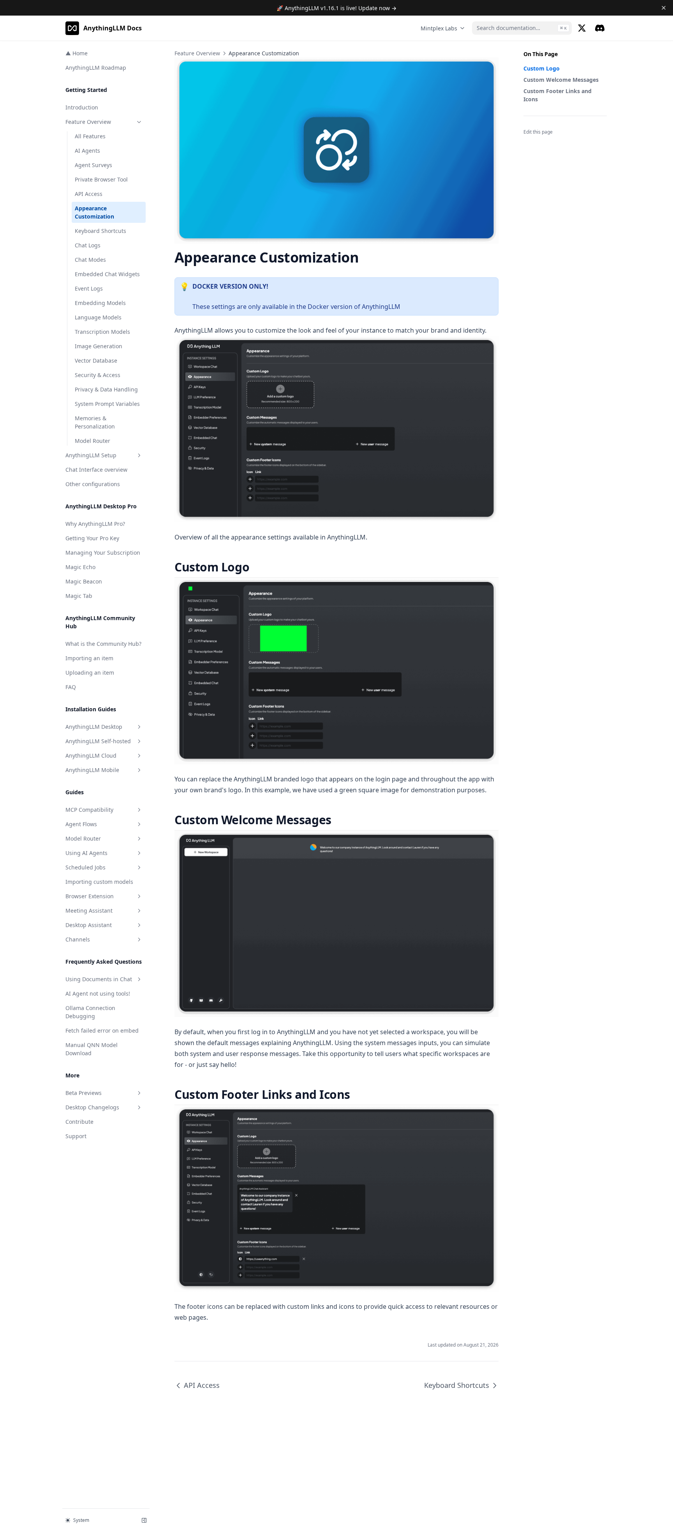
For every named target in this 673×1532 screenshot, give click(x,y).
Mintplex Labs (439, 28)
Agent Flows (81, 824)
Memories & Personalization (95, 422)
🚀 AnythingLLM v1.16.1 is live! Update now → (336, 8)
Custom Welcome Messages (561, 79)
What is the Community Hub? (103, 643)
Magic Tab (78, 595)
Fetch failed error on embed (102, 1030)
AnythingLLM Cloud (90, 755)
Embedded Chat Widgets (107, 274)
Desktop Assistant (88, 925)
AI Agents (87, 150)
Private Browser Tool (101, 179)
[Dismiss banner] (664, 8)
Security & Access (97, 375)
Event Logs (89, 288)
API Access (88, 193)
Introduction (81, 107)
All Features (90, 136)
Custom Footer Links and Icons (557, 95)
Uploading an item (89, 672)
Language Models (98, 317)
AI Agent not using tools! (97, 993)
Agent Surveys (93, 165)
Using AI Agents (86, 853)
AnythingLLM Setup (90, 455)
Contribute (79, 1121)
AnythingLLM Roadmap (95, 67)
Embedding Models (100, 303)
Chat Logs (87, 245)
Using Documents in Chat (98, 979)
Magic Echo (80, 567)
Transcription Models (102, 331)
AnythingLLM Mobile (92, 770)
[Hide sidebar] (144, 1520)
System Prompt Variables (107, 403)
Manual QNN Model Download (91, 1049)
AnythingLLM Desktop (93, 726)
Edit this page (538, 132)
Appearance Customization (94, 212)
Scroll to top (536, 142)
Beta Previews (83, 1093)
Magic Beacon (83, 581)
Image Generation (98, 346)
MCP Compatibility (89, 809)
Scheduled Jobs (85, 867)
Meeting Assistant (89, 910)
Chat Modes (90, 259)
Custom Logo (541, 68)
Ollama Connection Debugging (90, 1012)
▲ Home (76, 53)
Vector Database (96, 360)
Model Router (92, 440)
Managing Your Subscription (102, 552)
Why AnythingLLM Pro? (95, 523)
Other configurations (92, 484)
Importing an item (89, 658)
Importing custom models (99, 881)
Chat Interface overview (96, 469)
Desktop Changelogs (92, 1107)
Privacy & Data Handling (106, 389)
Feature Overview (88, 121)
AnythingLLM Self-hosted (98, 741)
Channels (77, 939)
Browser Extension (89, 896)
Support (75, 1136)
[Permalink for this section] (256, 567)
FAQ (70, 687)
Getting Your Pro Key (92, 538)
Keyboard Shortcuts (100, 230)
